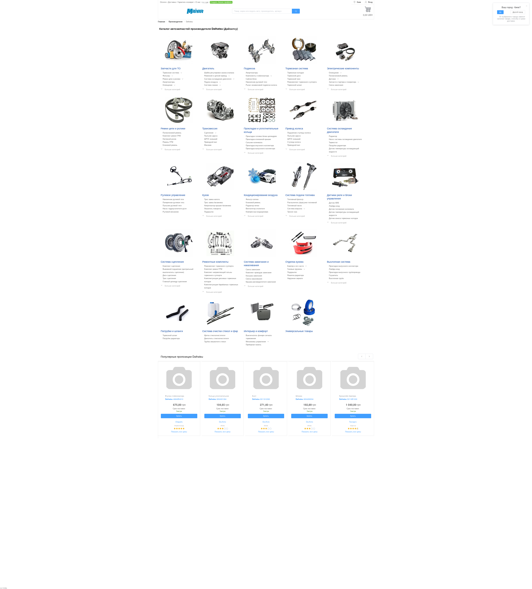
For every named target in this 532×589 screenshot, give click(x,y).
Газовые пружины (294, 269)
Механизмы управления (256, 341)
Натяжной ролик (169, 139)
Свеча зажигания (336, 85)
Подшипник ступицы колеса (299, 132)
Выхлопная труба (336, 278)
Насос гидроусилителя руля (174, 208)
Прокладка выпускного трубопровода (344, 272)
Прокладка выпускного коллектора (260, 148)
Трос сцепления (169, 278)
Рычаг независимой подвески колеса (261, 85)
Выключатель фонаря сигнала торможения (259, 337)
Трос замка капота (212, 199)
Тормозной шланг (294, 85)
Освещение (167, 85)
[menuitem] (357, 2)
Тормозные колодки (295, 72)
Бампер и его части (295, 266)
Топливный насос (294, 205)
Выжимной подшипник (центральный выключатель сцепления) (178, 270)
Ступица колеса (294, 142)
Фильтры (166, 75)
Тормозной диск (294, 75)
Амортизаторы (169, 82)
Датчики (332, 79)
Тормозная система (171, 72)
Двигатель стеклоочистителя (216, 338)
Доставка (172, 2)
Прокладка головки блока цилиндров (261, 136)
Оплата (163, 2)
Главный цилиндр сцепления (175, 281)
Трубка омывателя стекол (215, 341)
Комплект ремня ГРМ (172, 135)
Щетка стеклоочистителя (214, 335)
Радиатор (333, 136)
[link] (161, 22)
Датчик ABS (334, 202)
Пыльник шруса (210, 135)
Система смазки (211, 85)
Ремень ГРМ (168, 142)
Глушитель (333, 275)
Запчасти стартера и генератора (342, 82)
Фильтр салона (252, 199)
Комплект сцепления (171, 266)
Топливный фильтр (295, 199)
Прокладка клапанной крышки (258, 139)
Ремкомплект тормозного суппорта (302, 82)
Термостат (333, 142)
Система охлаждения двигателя (217, 79)
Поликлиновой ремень (338, 75)
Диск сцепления (169, 275)
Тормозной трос (293, 79)
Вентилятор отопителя (255, 208)
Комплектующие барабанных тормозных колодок (221, 286)
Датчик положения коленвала (341, 209)
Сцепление (208, 132)
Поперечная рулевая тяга (173, 202)
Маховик (207, 145)
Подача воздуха (211, 82)
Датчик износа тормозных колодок (343, 218)
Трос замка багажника (213, 202)
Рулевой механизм (171, 211)
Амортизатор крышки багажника (217, 205)
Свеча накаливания (254, 278)
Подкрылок (208, 211)
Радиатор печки (252, 205)
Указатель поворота (212, 208)
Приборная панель (253, 344)
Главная (161, 21)
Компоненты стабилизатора (257, 75)
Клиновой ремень (170, 145)
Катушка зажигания (254, 275)
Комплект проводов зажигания (258, 272)
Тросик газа (292, 211)
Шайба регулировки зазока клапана (219, 72)
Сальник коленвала (254, 142)
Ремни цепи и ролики (171, 79)
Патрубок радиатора (337, 145)
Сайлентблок (251, 79)
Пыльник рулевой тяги (172, 205)
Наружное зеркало (295, 278)
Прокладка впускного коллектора (260, 145)
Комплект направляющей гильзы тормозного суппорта (218, 274)
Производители (175, 21)
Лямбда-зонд (334, 206)
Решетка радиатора (295, 275)
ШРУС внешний (210, 139)
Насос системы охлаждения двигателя (345, 139)
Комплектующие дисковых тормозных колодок (220, 280)
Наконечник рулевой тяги (256, 82)
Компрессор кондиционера (257, 211)
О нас (198, 2)
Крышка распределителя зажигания (261, 281)
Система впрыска (294, 208)
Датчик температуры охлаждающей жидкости (344, 150)
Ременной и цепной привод (215, 75)
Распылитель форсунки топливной (302, 202)
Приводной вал (210, 142)
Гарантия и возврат (186, 2)
